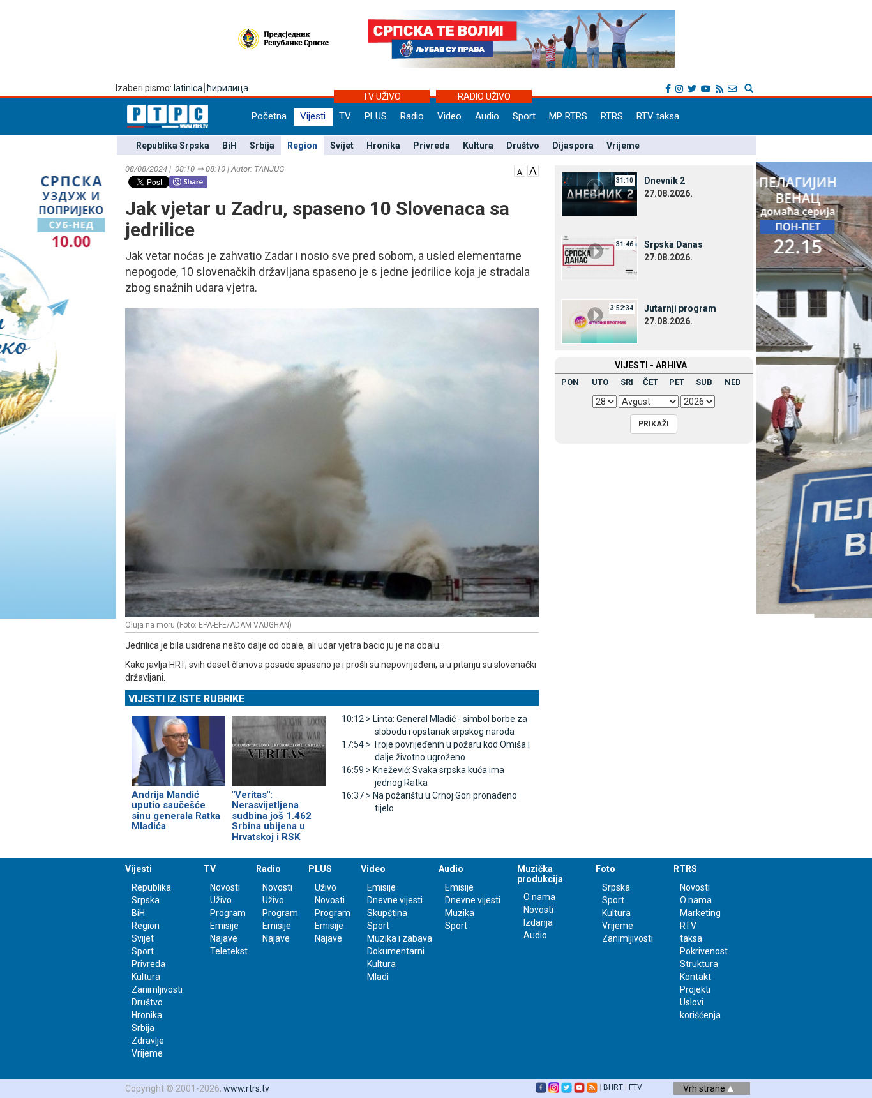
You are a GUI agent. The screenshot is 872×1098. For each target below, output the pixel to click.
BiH (229, 145)
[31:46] (599, 257)
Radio (412, 116)
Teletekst (229, 951)
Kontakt (695, 977)
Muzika (459, 913)
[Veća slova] (533, 170)
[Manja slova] (519, 170)
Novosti (225, 887)
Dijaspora (573, 145)
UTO (600, 382)
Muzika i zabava (399, 938)
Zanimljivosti (157, 989)
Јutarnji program (680, 308)
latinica (188, 88)
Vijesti (313, 116)
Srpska (616, 887)
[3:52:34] (599, 321)
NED (733, 382)
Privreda (431, 145)
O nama (539, 897)
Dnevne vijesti (395, 900)
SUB (704, 382)
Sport (524, 116)
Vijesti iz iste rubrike (186, 699)
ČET (650, 382)
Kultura (478, 145)
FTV (635, 1087)
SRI (626, 382)
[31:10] (599, 193)
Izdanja (538, 922)
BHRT (613, 1087)
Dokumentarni (396, 951)
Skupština (387, 913)
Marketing (700, 913)
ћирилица (227, 88)
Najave (223, 938)
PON (570, 382)
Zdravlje (148, 1040)
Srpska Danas (673, 244)
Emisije (224, 926)
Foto (605, 869)
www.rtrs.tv (246, 1088)
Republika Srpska (172, 145)
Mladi (378, 977)
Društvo (522, 145)
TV (345, 116)
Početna (269, 116)
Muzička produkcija (540, 874)
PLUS (376, 116)
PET (676, 382)
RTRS (612, 116)
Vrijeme (623, 145)
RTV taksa (657, 116)
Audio (487, 116)
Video (449, 116)
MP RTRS (568, 116)
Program (228, 913)
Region (302, 145)
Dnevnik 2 (664, 181)
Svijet (342, 145)
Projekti (695, 989)
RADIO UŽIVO (484, 96)
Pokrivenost (704, 951)
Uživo (221, 900)
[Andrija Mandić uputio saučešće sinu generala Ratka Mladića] (178, 746)
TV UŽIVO (382, 96)
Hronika (383, 145)
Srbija (262, 145)
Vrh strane (705, 1088)
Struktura (699, 964)
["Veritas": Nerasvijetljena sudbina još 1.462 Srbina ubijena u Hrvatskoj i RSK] (279, 746)
